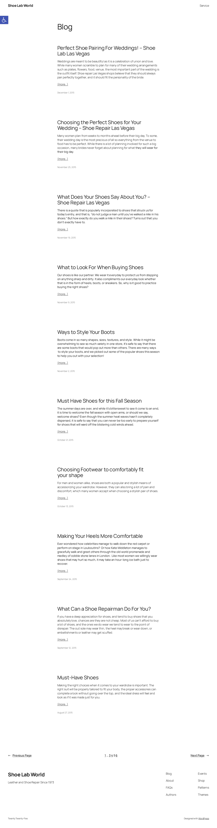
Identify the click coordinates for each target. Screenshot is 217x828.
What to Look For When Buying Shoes (100, 267)
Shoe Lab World (20, 5)
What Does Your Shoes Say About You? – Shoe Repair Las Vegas (103, 199)
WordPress (203, 818)
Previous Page (20, 755)
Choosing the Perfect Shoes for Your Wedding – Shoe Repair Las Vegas (99, 125)
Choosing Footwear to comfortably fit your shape (100, 472)
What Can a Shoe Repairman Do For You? (104, 609)
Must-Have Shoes (78, 677)
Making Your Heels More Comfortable (100, 536)
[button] (4, 20)
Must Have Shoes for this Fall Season (99, 401)
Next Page (200, 755)
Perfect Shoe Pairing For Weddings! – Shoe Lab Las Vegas (106, 50)
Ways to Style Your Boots (86, 332)
